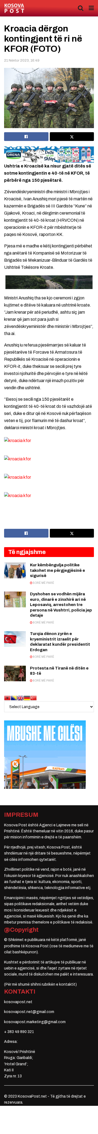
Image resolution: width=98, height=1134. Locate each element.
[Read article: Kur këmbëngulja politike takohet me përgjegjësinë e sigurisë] (15, 570)
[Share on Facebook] (26, 136)
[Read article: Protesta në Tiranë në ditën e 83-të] (15, 673)
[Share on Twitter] (72, 136)
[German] (27, 698)
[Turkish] (33, 698)
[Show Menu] (91, 8)
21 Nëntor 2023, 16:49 (21, 60)
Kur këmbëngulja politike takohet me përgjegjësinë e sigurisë (57, 570)
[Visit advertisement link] (49, 154)
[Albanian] (7, 698)
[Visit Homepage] (14, 8)
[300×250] (45, 754)
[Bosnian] (14, 698)
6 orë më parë (43, 622)
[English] (20, 698)
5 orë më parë (43, 582)
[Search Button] (80, 8)
